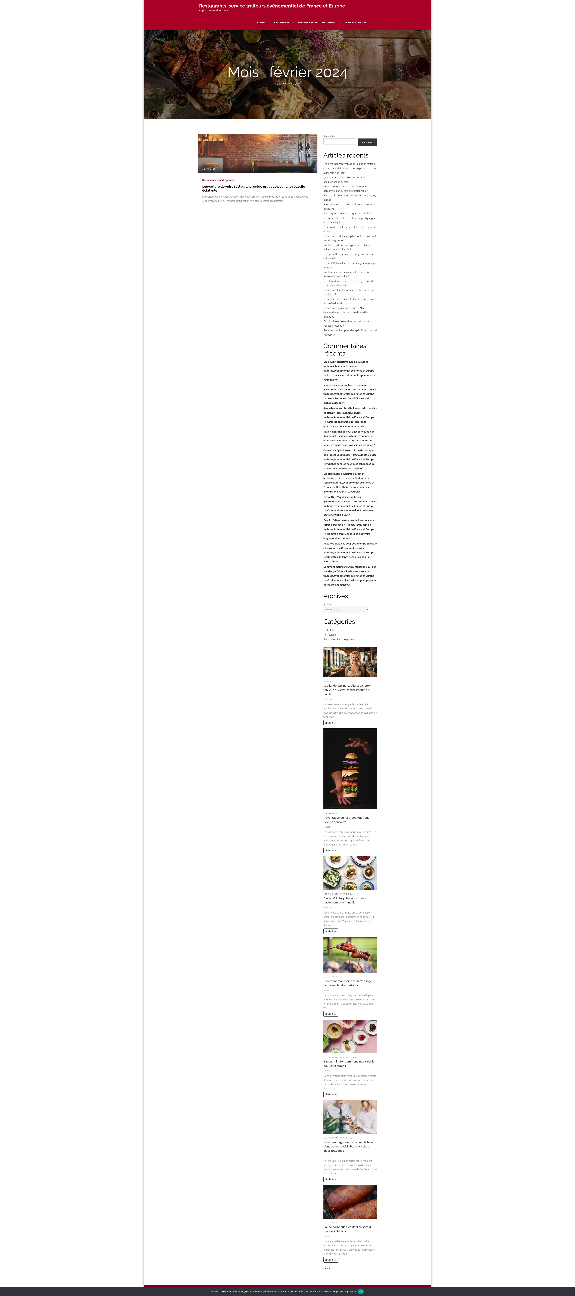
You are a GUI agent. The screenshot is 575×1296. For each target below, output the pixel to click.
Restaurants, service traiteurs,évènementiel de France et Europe (272, 6)
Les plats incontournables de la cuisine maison (349, 163)
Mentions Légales (355, 22)
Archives (328, 604)
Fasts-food (281, 22)
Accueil (260, 22)
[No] (571, 1291)
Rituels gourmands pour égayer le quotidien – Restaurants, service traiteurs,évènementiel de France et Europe (350, 436)
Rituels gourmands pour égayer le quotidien (347, 213)
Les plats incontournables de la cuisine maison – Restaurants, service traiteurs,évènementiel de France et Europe (348, 366)
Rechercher (329, 136)
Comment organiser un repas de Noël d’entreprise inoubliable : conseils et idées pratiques (346, 312)
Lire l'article (330, 723)
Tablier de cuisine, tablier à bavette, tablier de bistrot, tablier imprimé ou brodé (347, 690)
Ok (361, 1291)
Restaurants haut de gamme (316, 22)
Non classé (329, 634)
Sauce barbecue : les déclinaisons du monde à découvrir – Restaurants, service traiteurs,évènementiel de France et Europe (350, 413)
